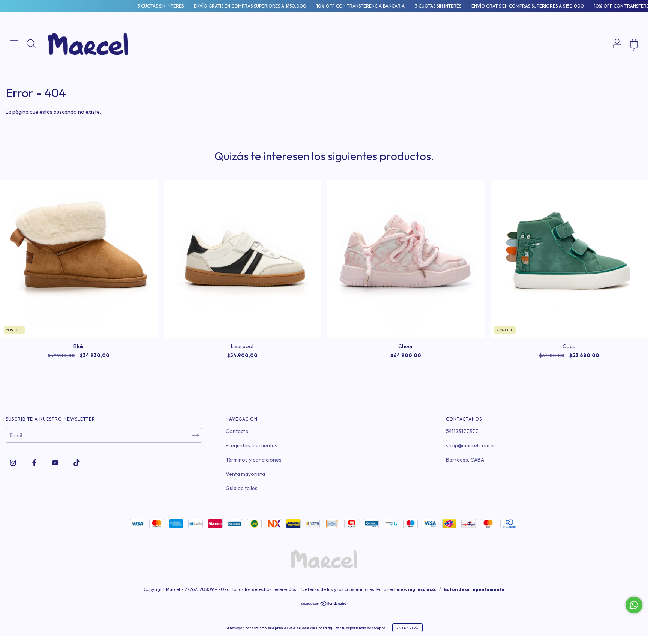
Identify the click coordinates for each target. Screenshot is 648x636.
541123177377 (462, 431)
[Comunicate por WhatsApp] (634, 605)
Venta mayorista (245, 474)
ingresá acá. (422, 589)
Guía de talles (242, 488)
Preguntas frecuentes (252, 445)
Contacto (237, 431)
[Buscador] (31, 69)
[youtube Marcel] (56, 462)
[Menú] (14, 69)
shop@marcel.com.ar (471, 445)
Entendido (407, 628)
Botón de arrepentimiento (474, 589)
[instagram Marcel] (13, 462)
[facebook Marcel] (35, 462)
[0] (634, 69)
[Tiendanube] (324, 604)
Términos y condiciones (254, 459)
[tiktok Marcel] (76, 462)
